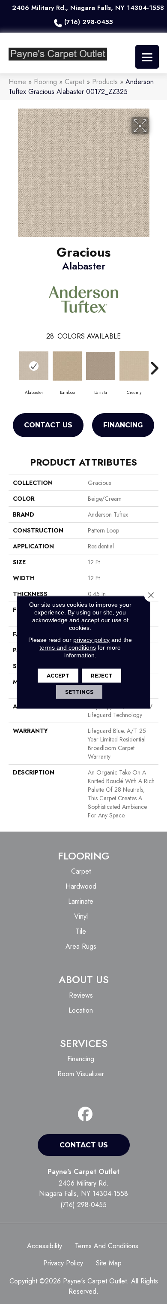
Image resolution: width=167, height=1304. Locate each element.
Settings (79, 691)
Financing (123, 425)
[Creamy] (134, 366)
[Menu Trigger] (147, 57)
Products (105, 82)
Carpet (74, 82)
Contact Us (48, 425)
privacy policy (91, 639)
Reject (101, 675)
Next (154, 364)
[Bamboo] (67, 366)
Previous (12, 364)
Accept (58, 675)
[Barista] (100, 366)
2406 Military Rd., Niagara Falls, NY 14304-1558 (88, 7)
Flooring (45, 82)
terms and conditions (67, 647)
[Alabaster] (34, 366)
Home (17, 82)
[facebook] (85, 1114)
